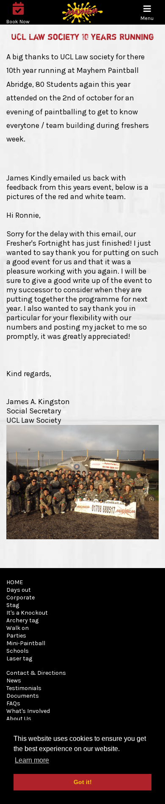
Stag (12, 605)
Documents (22, 695)
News (13, 680)
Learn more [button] (32, 760)
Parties (16, 635)
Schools (17, 650)
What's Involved (28, 711)
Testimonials (23, 688)
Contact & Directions (36, 672)
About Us (18, 718)
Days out (18, 589)
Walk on (17, 628)
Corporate (20, 597)
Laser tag (19, 658)
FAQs (13, 703)
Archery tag (22, 620)
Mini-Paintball (25, 643)
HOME (14, 582)
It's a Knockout (27, 612)
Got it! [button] (83, 782)
